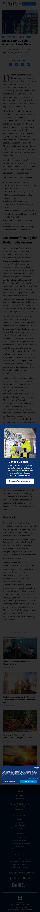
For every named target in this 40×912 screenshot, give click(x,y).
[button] (37, 427)
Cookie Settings (32, 778)
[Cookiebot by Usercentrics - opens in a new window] (30, 768)
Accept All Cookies (28, 781)
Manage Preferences (10, 781)
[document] (20, 456)
